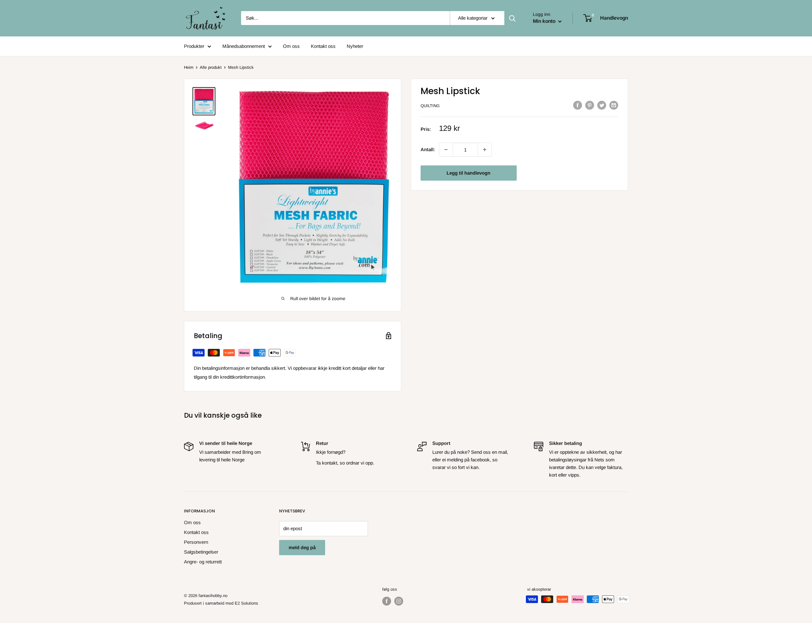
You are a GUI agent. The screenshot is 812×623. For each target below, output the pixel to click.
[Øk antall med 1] (446, 149)
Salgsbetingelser (201, 552)
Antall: (428, 149)
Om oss (291, 46)
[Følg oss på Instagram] (398, 601)
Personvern (196, 542)
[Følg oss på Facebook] (386, 601)
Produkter (194, 46)
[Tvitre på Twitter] (601, 105)
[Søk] (512, 18)
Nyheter (355, 46)
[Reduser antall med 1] (484, 149)
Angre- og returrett (203, 561)
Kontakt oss (323, 46)
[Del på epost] (613, 105)
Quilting (430, 105)
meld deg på (302, 547)
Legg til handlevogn (468, 173)
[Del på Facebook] (577, 105)
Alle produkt (211, 67)
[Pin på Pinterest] (589, 105)
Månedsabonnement (243, 46)
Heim (188, 67)
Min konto (545, 21)
